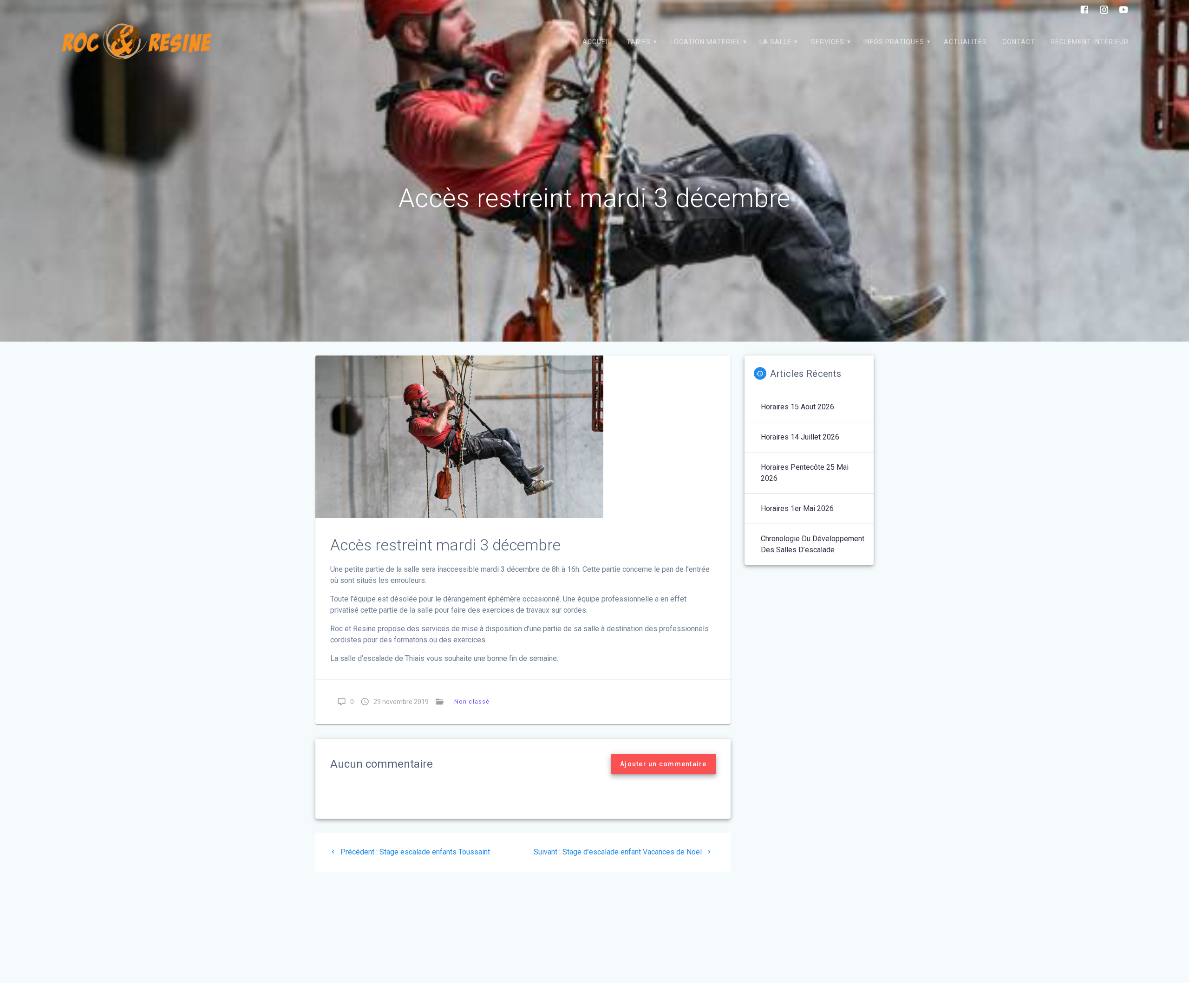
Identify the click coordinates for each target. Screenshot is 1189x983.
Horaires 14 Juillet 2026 (800, 437)
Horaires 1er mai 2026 (797, 508)
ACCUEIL (596, 41)
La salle (775, 41)
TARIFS (639, 41)
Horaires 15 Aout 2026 (797, 406)
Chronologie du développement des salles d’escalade (812, 544)
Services (827, 41)
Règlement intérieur (1090, 41)
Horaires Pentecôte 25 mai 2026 (805, 473)
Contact (1018, 41)
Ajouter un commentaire (663, 764)
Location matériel (705, 41)
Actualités (965, 41)
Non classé (472, 701)
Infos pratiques (893, 41)
